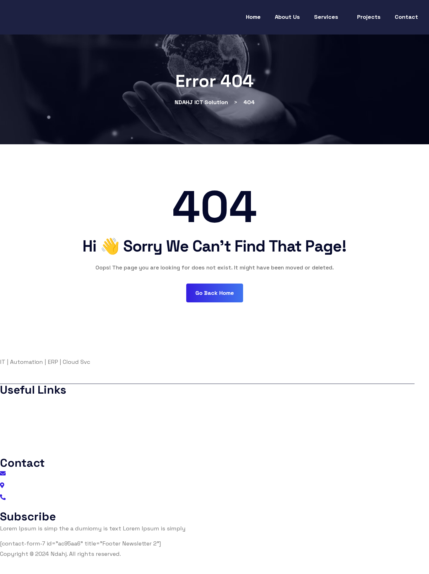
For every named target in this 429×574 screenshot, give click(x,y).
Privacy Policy (24, 414)
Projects (17, 439)
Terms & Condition (30, 426)
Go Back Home (214, 292)
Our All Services (26, 451)
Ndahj (59, 553)
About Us (18, 401)
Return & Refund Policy (383, 568)
